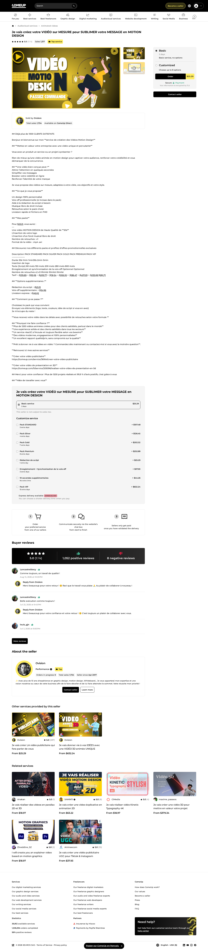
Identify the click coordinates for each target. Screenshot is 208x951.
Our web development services (27, 900)
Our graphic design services (25, 891)
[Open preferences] (189, 6)
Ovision (38, 118)
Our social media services (24, 908)
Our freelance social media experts (90, 908)
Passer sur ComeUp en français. (102, 945)
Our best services (20, 913)
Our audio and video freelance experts (91, 895)
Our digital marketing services (26, 887)
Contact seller (175, 94)
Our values (140, 891)
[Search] (74, 6)
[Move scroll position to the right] (194, 16)
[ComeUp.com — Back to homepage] (19, 6)
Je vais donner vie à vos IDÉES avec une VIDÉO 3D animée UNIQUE (79, 747)
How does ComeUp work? (147, 887)
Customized (167, 65)
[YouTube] (188, 945)
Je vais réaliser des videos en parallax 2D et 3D (33, 806)
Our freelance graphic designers (88, 891)
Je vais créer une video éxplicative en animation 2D (80, 806)
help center (143, 931)
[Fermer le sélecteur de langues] (121, 945)
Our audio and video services (26, 895)
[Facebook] (195, 945)
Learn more (87, 690)
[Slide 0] (134, 53)
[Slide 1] (134, 68)
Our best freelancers (83, 913)
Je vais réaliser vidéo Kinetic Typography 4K (122, 806)
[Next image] (98, 784)
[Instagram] (191, 945)
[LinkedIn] (184, 945)
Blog (137, 904)
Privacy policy (60, 945)
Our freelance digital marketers (88, 887)
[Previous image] (62, 784)
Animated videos (49, 26)
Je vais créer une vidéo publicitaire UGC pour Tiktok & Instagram (79, 854)
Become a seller (175, 6)
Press (137, 900)
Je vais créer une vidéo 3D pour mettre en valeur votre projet (171, 806)
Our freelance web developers (87, 900)
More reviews (19, 641)
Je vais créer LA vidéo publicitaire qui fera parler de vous (33, 747)
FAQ (137, 908)
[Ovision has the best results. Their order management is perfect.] (51, 669)
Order (170, 76)
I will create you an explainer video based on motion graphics (32, 854)
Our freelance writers (83, 904)
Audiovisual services (27, 26)
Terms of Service (44, 945)
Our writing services (21, 904)
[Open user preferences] (201, 6)
